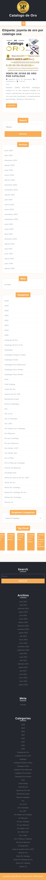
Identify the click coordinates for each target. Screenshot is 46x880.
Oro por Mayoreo (11, 443)
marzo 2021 (9, 258)
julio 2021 (9, 249)
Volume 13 (9, 502)
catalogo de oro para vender (31, 538)
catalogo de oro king (21, 537)
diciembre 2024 (11, 160)
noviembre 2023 (11, 190)
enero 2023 (9, 209)
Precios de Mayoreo (13, 468)
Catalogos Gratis (11, 360)
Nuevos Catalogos (12, 404)
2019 (7, 306)
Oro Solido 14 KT (12, 448)
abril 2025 (9, 155)
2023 (7, 325)
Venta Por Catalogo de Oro (15, 492)
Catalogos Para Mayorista (15, 365)
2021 (7, 315)
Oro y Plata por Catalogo (15, 463)
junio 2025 (9, 150)
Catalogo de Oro (23, 15)
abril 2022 (9, 234)
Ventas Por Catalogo (13, 497)
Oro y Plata (9, 458)
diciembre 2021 (11, 239)
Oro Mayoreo (10, 433)
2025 (7, 335)
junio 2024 (9, 170)
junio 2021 (9, 254)
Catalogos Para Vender (14, 369)
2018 (7, 301)
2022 (7, 320)
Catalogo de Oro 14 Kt (14, 345)
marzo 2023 (9, 204)
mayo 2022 (9, 229)
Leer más (12, 106)
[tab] (23, 23)
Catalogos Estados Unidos (15, 355)
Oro (6, 409)
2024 (7, 330)
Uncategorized (10, 473)
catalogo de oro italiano (11, 537)
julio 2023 (9, 200)
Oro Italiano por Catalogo (15, 428)
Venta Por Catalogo (12, 487)
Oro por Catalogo (12, 438)
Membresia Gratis (12, 399)
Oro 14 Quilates (11, 419)
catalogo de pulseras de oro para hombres (41, 540)
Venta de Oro (10, 482)
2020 (7, 310)
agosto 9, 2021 (14, 79)
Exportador (27, 79)
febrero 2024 (10, 180)
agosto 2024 (10, 165)
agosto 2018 (10, 268)
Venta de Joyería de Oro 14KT (17, 478)
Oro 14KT (8, 423)
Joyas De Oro (10, 389)
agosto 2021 (10, 244)
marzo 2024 (9, 175)
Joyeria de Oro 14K (12, 394)
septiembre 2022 (11, 219)
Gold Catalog (10, 384)
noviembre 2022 (11, 214)
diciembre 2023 (11, 185)
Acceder (8, 284)
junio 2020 (9, 263)
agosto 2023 (10, 195)
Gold (6, 379)
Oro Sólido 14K (11, 453)
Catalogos (9, 350)
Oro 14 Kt (8, 414)
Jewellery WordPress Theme (16, 876)
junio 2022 (9, 224)
